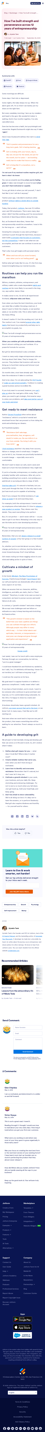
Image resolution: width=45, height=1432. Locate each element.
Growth (23, 905)
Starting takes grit (9, 485)
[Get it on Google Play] (22, 1319)
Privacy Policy (21, 1058)
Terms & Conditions (22, 1402)
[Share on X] (12, 816)
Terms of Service (32, 1058)
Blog (7, 3)
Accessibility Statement (22, 1417)
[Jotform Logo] (2, 3)
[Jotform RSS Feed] (24, 1428)
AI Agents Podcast (8, 936)
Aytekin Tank (14, 34)
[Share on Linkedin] (22, 816)
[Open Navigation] (43, 3)
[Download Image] (40, 334)
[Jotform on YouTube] (32, 1428)
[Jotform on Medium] (16, 1428)
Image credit (22, 651)
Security (22, 1412)
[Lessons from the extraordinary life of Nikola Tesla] (18, 975)
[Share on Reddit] (27, 816)
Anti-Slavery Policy (22, 1422)
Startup (24, 911)
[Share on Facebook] (17, 816)
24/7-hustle (36, 380)
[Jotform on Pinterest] (28, 1428)
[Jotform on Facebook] (4, 1428)
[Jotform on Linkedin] (12, 1428)
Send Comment (28, 1052)
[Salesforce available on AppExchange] (22, 1335)
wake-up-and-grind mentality (15, 383)
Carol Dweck (32, 579)
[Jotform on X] (8, 1428)
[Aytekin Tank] (5, 34)
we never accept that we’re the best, (23, 708)
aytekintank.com (13, 951)
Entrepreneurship (10, 905)
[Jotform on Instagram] (36, 1428)
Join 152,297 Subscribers (19, 892)
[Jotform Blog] (20, 1428)
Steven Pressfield (14, 414)
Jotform (21, 208)
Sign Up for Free (35, 3)
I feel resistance (8, 449)
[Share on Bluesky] (32, 816)
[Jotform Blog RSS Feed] (37, 816)
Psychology (35, 905)
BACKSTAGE (6, 988)
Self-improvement (10, 911)
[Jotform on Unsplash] (40, 1428)
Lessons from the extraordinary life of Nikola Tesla (17, 992)
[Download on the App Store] (22, 1327)
